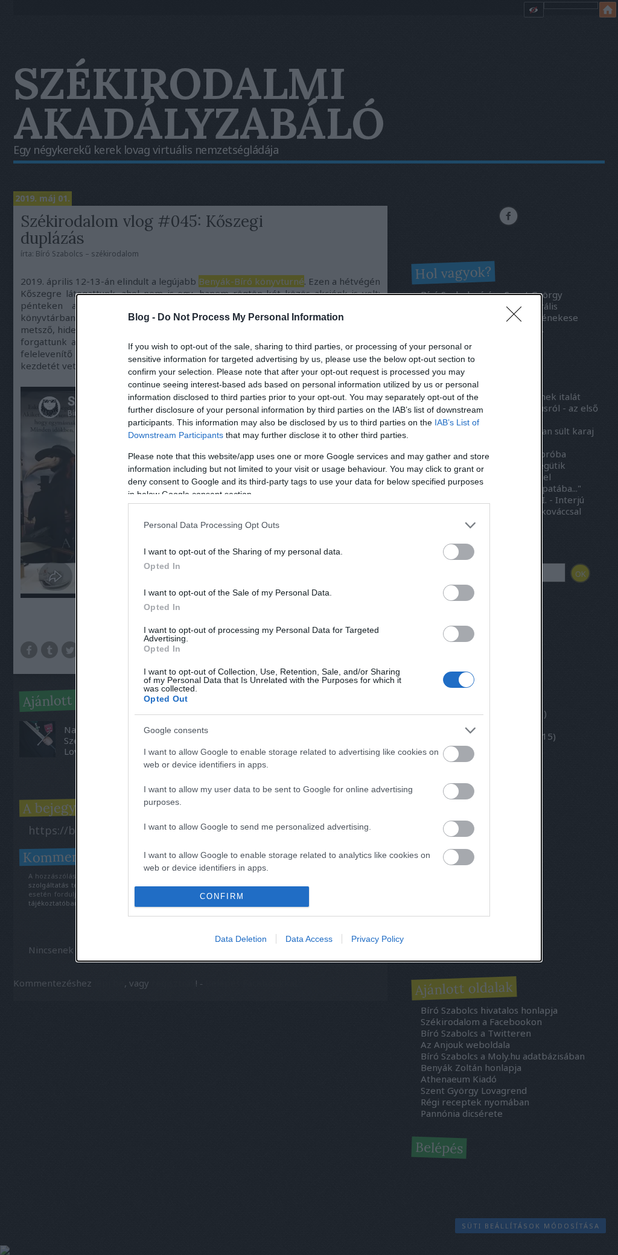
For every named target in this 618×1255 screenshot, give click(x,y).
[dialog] (309, 627)
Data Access (309, 939)
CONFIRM (222, 896)
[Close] (517, 318)
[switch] (458, 552)
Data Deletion (241, 939)
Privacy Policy (377, 939)
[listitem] (309, 525)
